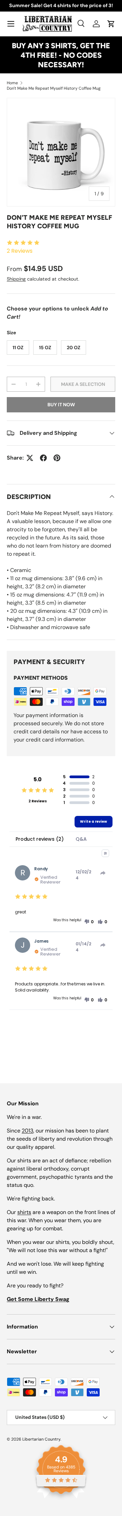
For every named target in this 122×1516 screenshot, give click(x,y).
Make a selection (83, 384)
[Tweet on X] (30, 458)
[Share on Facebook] (43, 458)
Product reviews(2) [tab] (39, 839)
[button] (111, 23)
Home (12, 83)
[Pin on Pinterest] (57, 458)
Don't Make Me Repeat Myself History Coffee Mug (54, 88)
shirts (24, 1212)
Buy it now (61, 405)
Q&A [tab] (81, 839)
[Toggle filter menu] (105, 853)
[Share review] (103, 873)
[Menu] (10, 23)
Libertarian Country (41, 1439)
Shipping (16, 279)
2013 (27, 1130)
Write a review (93, 821)
